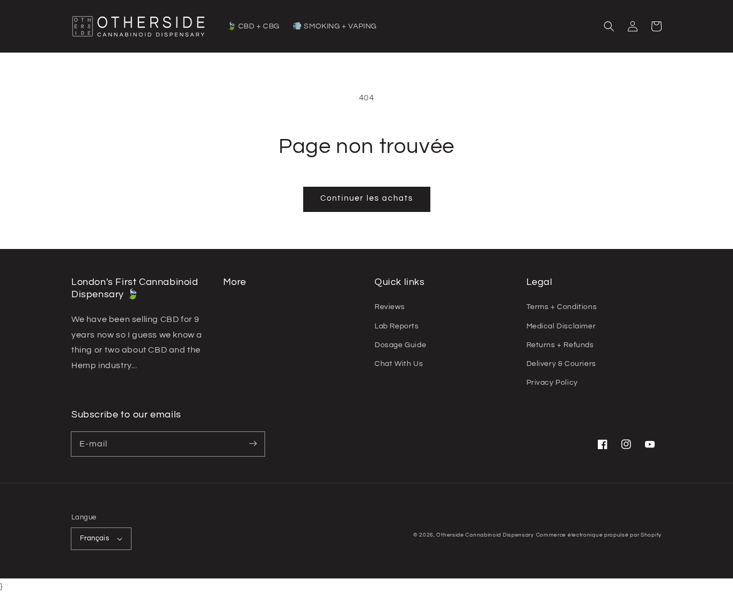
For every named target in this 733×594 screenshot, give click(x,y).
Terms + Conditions (561, 307)
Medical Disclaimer (561, 326)
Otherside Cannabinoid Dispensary (484, 535)
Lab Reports (397, 326)
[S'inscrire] (253, 444)
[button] (609, 26)
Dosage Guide (400, 345)
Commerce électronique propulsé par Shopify (599, 535)
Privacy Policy (552, 382)
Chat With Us (399, 364)
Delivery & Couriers (561, 364)
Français (94, 538)
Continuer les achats (366, 198)
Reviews (390, 307)
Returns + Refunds (560, 345)
